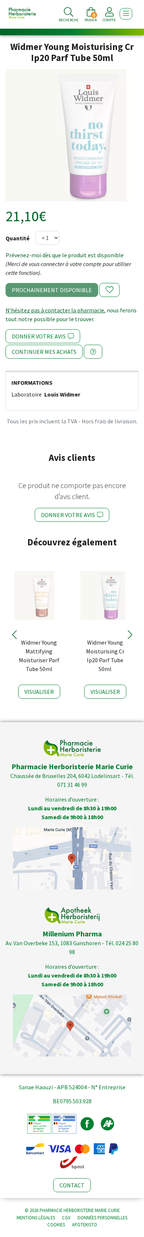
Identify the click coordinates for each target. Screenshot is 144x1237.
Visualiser (39, 691)
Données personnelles (102, 1217)
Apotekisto (84, 1224)
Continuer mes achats (44, 351)
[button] (14, 635)
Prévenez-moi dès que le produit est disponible (65, 255)
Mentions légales (36, 1217)
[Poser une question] (93, 352)
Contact (72, 1185)
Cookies (56, 1224)
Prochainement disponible (52, 290)
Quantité (18, 238)
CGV (66, 1217)
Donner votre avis (40, 336)
